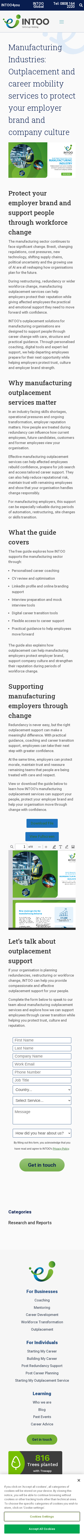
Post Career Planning (42, 1373)
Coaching (42, 1300)
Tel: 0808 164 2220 (64, 5)
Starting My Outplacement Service (42, 1381)
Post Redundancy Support (42, 1366)
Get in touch (42, 1440)
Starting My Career (42, 1351)
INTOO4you (10, 5)
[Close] (79, 1480)
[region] (42, 1505)
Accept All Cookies (42, 1529)
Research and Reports (30, 1222)
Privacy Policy (61, 1148)
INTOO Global (38, 5)
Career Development (42, 1315)
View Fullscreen (42, 836)
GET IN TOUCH (42, 1165)
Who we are (42, 1402)
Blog (42, 1410)
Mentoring (42, 1308)
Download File (42, 823)
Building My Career (42, 1359)
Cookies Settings (42, 1516)
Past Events (42, 1417)
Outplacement (42, 1330)
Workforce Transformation (42, 1322)
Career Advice (42, 1424)
